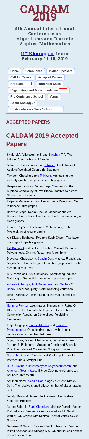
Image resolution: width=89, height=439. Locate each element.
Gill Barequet (15, 248)
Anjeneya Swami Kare (21, 370)
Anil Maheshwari (42, 284)
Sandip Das (45, 258)
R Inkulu (49, 165)
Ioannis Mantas (39, 325)
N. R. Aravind (15, 366)
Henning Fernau (17, 305)
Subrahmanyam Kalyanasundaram (49, 366)
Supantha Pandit (18, 355)
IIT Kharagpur (37, 53)
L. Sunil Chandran (37, 406)
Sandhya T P (56, 154)
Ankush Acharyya (18, 284)
